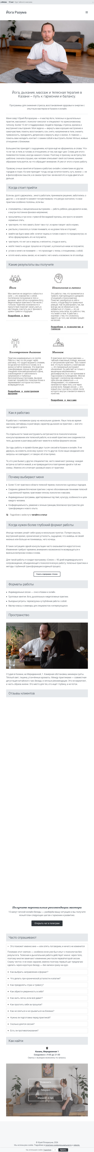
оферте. (77, 1145)
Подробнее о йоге (18, 315)
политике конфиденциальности (58, 1145)
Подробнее (47, 1150)
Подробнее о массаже (63, 400)
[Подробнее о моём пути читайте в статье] (26, 514)
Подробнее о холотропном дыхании (23, 392)
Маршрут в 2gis (45, 1098)
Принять (63, 1150)
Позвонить (45, 1082)
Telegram (45, 1090)
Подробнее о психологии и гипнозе (67, 327)
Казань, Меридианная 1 (47, 1051)
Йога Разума (16, 12)
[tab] (47, 956)
